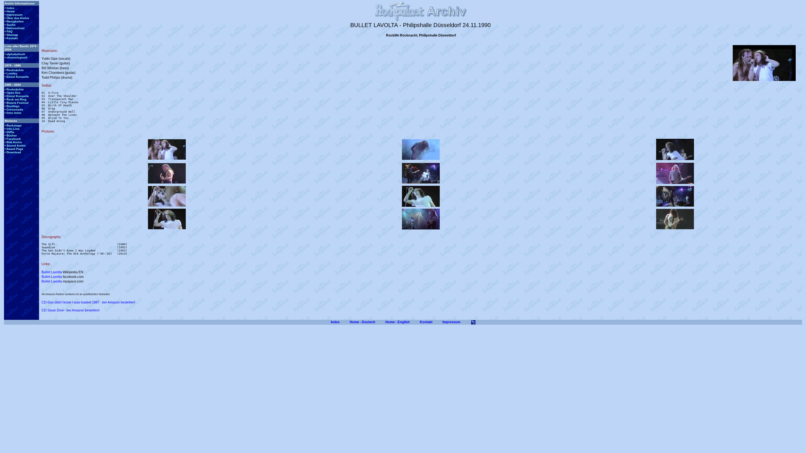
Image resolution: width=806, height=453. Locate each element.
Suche (11, 24)
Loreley (12, 73)
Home (11, 11)
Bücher (12, 135)
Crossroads (15, 109)
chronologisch (17, 57)
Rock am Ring (16, 99)
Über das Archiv (18, 18)
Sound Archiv (16, 145)
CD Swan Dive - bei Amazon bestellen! (70, 310)
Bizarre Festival (18, 102)
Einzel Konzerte (18, 76)
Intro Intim (14, 113)
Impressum (14, 14)
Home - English (397, 322)
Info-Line (13, 128)
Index (10, 8)
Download (14, 152)
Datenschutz (16, 28)
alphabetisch (16, 54)
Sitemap (12, 34)
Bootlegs (13, 106)
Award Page (14, 149)
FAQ (10, 31)
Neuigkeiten (15, 21)
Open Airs (14, 92)
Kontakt (12, 38)
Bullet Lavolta (52, 272)
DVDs (10, 132)
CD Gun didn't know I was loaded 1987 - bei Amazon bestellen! (88, 302)
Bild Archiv (14, 142)
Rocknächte (15, 70)
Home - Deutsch (362, 322)
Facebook (14, 139)
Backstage (14, 125)
